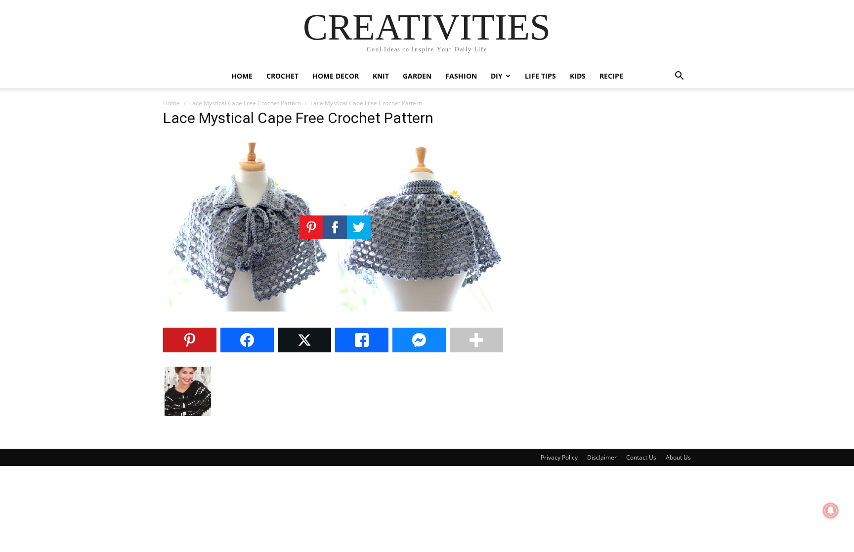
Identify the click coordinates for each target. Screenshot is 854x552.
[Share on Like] (361, 340)
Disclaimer (602, 457)
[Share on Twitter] (304, 340)
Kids (578, 76)
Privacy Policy (559, 457)
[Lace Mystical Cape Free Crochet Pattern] (335, 314)
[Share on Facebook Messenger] (419, 340)
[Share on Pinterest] (189, 340)
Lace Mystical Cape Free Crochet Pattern (245, 103)
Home (242, 76)
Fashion (461, 76)
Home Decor (335, 76)
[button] (679, 77)
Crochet (282, 76)
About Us (678, 457)
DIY (497, 76)
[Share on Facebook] (247, 340)
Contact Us (641, 457)
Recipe (611, 76)
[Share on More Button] (476, 340)
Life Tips (540, 76)
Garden (417, 76)
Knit (381, 76)
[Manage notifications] (831, 510)
